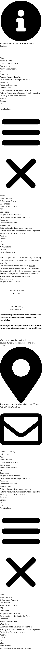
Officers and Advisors (9, 63)
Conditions (4, 74)
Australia (4, 98)
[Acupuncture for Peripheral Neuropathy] (21, 21)
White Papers (5, 87)
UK (1, 104)
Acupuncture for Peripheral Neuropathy (17, 43)
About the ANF (6, 61)
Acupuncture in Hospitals (10, 77)
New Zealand (5, 109)
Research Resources (8, 85)
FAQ (1, 71)
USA (1, 106)
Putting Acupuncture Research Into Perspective (20, 93)
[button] (21, 152)
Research (4, 82)
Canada (3, 101)
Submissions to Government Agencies (16, 90)
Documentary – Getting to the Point (15, 79)
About (2, 58)
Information (5, 66)
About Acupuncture (8, 69)
